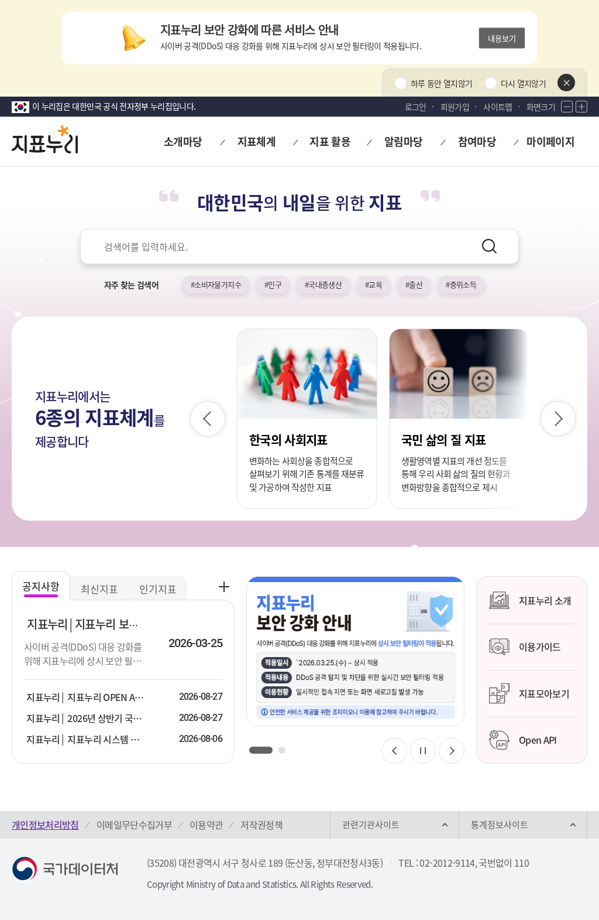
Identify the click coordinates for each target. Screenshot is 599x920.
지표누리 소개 (545, 600)
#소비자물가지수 (216, 284)
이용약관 (206, 825)
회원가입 (454, 106)
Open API (538, 740)
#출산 (413, 284)
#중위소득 (461, 284)
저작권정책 (261, 825)
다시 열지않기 (523, 83)
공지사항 (41, 586)
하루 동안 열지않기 (442, 83)
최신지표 (99, 589)
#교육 (373, 284)
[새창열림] (355, 651)
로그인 (415, 106)
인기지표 (158, 589)
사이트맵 (497, 106)
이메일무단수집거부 (134, 825)
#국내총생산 (323, 284)
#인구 (272, 284)
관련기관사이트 (371, 824)
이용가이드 (540, 646)
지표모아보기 (544, 693)
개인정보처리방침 (45, 825)
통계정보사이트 (499, 824)
